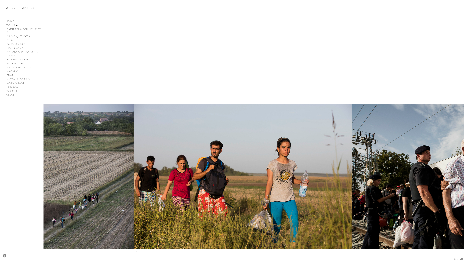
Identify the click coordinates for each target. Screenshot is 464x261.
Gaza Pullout (15, 82)
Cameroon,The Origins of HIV (22, 54)
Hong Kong (15, 48)
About (10, 94)
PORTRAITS (11, 90)
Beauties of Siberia (18, 59)
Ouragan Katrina (18, 78)
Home (10, 21)
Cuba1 (11, 40)
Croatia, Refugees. (18, 36)
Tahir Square (15, 63)
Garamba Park (16, 44)
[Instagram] (4, 255)
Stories (11, 25)
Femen (11, 74)
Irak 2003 (12, 86)
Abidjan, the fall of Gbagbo (19, 69)
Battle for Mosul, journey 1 (24, 31)
